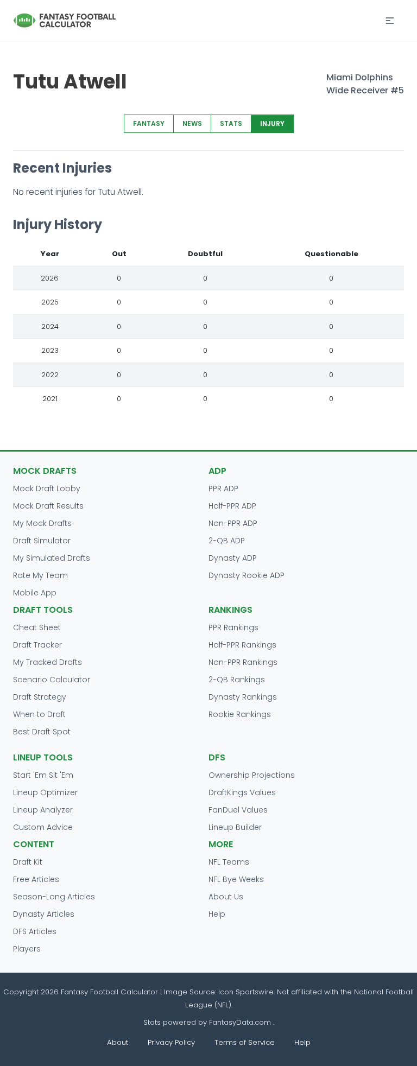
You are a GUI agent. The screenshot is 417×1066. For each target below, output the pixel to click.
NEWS (192, 123)
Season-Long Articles (54, 896)
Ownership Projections (251, 775)
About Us (225, 896)
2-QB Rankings (236, 679)
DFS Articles (34, 931)
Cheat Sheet (37, 627)
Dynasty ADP (232, 558)
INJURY (272, 123)
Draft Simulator (42, 540)
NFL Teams (228, 861)
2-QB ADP (226, 540)
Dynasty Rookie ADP (246, 575)
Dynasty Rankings (242, 696)
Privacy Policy (171, 1042)
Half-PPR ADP (232, 505)
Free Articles (36, 879)
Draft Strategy (39, 696)
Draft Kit (27, 861)
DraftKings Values (242, 792)
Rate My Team (40, 575)
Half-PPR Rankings (242, 644)
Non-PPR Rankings (242, 662)
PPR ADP (223, 488)
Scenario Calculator (51, 679)
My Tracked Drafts (47, 662)
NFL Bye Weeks (236, 879)
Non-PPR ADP (232, 523)
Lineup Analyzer (43, 809)
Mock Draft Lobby (46, 488)
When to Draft (39, 714)
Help (216, 914)
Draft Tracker (37, 644)
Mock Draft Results (48, 505)
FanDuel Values (238, 809)
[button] (390, 20)
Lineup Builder (235, 827)
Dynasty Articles (43, 914)
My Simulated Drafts (51, 558)
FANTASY (149, 123)
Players (27, 948)
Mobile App (34, 592)
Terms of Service (244, 1042)
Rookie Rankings (239, 714)
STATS (231, 123)
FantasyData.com (241, 1022)
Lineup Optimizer (45, 792)
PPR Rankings (233, 627)
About (117, 1042)
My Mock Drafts (42, 523)
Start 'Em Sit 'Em (43, 775)
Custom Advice (43, 827)
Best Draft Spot (42, 731)
